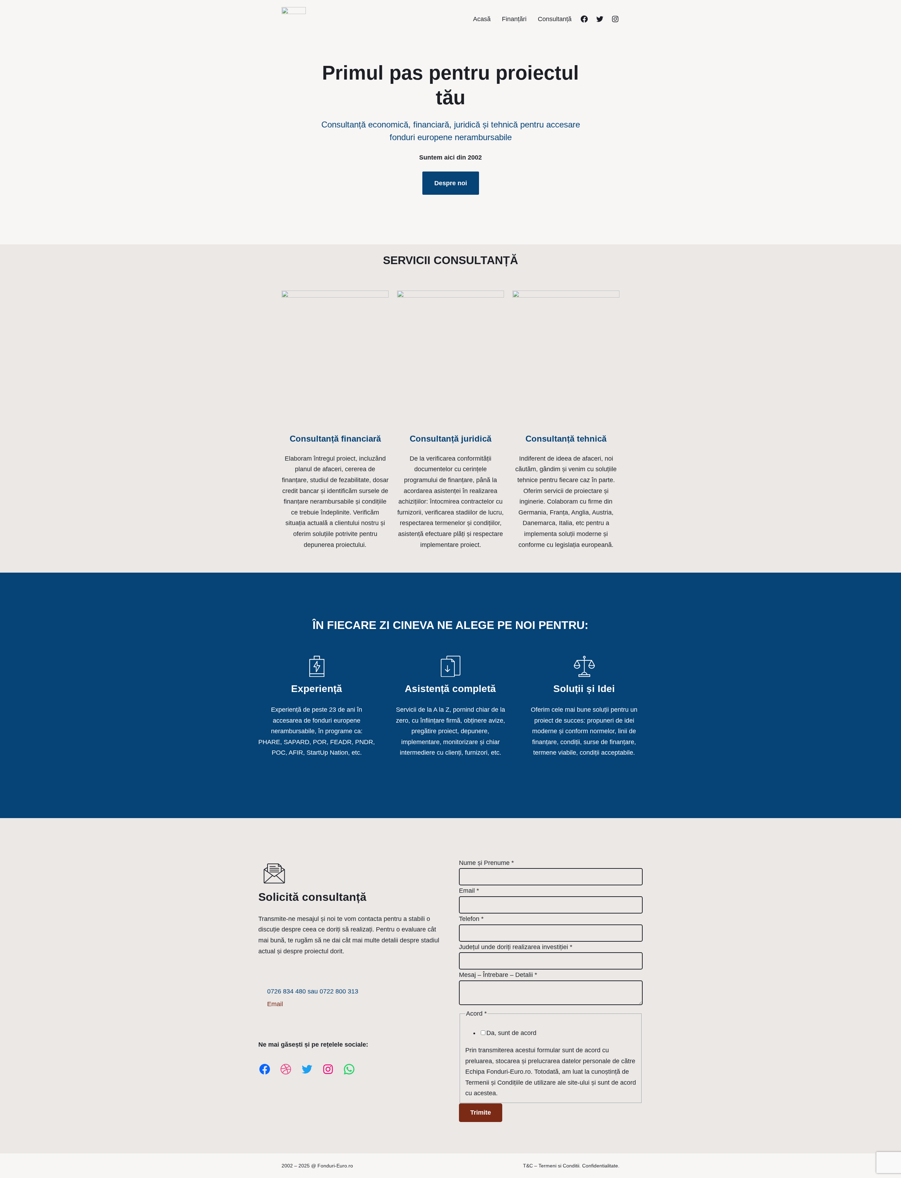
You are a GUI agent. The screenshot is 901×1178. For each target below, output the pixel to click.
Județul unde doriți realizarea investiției (515, 946)
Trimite (480, 1112)
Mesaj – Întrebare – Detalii (498, 974)
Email (275, 1004)
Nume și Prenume (486, 862)
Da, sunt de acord (511, 1032)
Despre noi (450, 183)
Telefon (471, 918)
